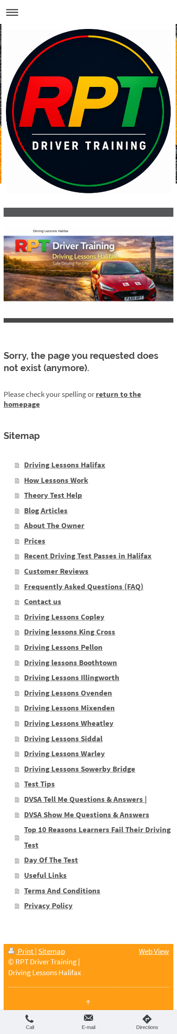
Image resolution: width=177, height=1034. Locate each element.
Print (25, 951)
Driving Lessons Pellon (63, 647)
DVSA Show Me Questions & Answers (86, 815)
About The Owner (54, 525)
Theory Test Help (53, 495)
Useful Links (45, 875)
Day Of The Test (51, 860)
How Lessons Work (56, 480)
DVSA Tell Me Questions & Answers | (85, 799)
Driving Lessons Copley (64, 617)
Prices (34, 541)
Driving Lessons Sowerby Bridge (79, 769)
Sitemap (51, 951)
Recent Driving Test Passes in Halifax (88, 556)
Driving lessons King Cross (69, 632)
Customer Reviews (56, 571)
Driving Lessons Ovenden (68, 693)
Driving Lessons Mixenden (69, 708)
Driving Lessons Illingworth (71, 677)
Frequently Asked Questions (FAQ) (83, 586)
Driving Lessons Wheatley (68, 723)
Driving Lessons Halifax (64, 465)
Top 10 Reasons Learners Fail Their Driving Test (97, 837)
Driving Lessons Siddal (63, 738)
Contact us (42, 601)
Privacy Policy (48, 905)
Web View (154, 951)
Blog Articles (46, 510)
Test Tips (39, 784)
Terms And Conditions (62, 891)
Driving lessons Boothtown (70, 662)
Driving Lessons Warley (64, 753)
